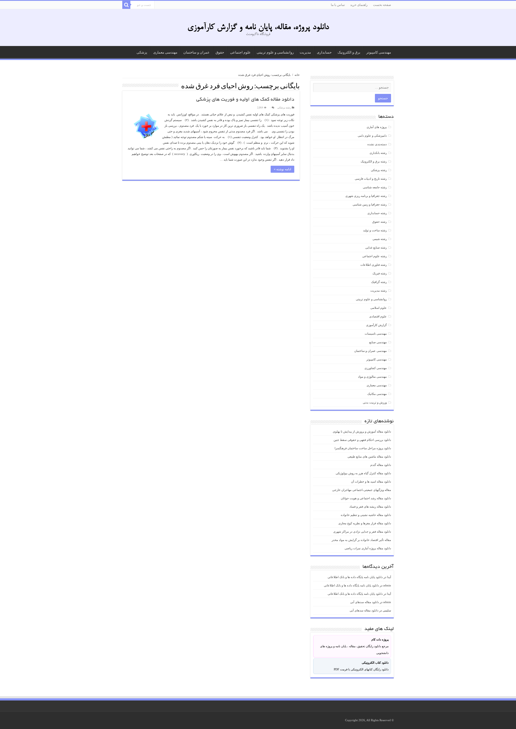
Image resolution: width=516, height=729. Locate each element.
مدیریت (305, 52)
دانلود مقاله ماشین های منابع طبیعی (369, 456)
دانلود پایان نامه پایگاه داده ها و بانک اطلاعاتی (355, 577)
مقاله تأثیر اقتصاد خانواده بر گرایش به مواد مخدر (361, 540)
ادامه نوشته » (282, 169)
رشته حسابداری (377, 213)
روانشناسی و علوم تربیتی (275, 52)
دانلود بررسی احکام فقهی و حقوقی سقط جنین (362, 439)
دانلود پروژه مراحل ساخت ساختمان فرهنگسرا (363, 448)
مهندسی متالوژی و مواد (372, 376)
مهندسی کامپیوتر (378, 52)
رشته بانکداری (378, 152)
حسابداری (324, 52)
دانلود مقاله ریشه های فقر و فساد (370, 506)
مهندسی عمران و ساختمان (370, 350)
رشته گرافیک (379, 282)
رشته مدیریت (378, 290)
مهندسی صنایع (378, 342)
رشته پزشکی (284, 107)
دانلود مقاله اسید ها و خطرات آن (371, 481)
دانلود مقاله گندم (380, 464)
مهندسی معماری (165, 52)
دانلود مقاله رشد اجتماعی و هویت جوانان (366, 498)
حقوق (220, 52)
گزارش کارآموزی (376, 325)
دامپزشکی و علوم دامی (372, 135)
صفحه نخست (382, 5)
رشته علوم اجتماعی (374, 256)
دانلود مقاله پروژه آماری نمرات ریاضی (368, 548)
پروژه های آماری (377, 127)
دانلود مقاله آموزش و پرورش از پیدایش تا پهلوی (362, 431)
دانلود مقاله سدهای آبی (364, 602)
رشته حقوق (379, 221)
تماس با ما (338, 5)
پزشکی (142, 52)
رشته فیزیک (379, 273)
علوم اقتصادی (378, 316)
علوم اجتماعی (240, 52)
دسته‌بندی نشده (377, 144)
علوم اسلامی (378, 307)
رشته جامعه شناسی (375, 187)
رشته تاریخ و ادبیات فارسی (371, 178)
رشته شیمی (379, 238)
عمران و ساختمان (196, 52)
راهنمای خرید (359, 5)
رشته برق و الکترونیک (374, 161)
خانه (297, 74)
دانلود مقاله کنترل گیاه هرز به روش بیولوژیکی (363, 473)
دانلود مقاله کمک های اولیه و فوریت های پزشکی (245, 99)
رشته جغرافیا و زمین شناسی (370, 204)
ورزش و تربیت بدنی (375, 402)
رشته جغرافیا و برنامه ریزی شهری (366, 195)
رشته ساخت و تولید (375, 230)
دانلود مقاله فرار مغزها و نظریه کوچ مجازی (364, 523)
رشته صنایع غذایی (376, 247)
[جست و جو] (126, 5)
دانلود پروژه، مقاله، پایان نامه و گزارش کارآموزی (258, 27)
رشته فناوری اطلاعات (373, 264)
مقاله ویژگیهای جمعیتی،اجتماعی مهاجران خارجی (361, 489)
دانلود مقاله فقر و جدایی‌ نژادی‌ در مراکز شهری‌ (362, 531)
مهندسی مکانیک (377, 393)
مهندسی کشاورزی (375, 368)
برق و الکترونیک (349, 52)
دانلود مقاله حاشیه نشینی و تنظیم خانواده (366, 514)
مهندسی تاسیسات (376, 333)
